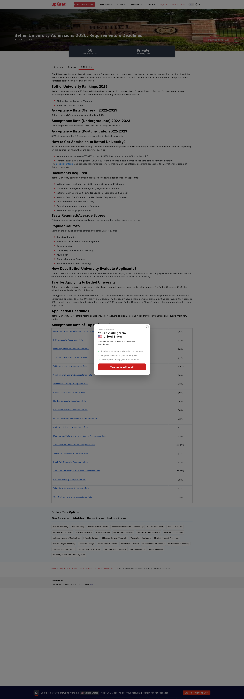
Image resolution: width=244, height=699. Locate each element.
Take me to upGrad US (122, 367)
